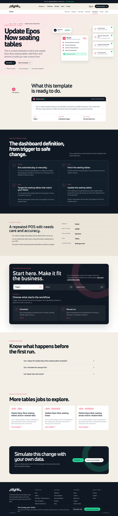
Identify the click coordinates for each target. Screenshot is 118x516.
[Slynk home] (14, 6)
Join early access (70, 1)
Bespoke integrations (40, 503)
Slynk (10, 23)
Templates (95, 12)
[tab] (28, 287)
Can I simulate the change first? (35, 367)
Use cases (80, 12)
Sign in (91, 6)
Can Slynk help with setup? (34, 374)
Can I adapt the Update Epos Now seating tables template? (45, 361)
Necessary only (77, 509)
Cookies (95, 495)
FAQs (106, 12)
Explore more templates (93, 460)
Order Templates (39, 501)
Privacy (95, 493)
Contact (68, 6)
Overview (67, 12)
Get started (9, 63)
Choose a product (100, 6)
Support (76, 501)
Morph (15, 23)
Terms (94, 498)
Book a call (76, 498)
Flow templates (58, 495)
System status (77, 503)
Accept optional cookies (92, 509)
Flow (36, 493)
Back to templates (23, 63)
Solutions (87, 12)
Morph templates (58, 498)
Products (41, 6)
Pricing (101, 12)
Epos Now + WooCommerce (42, 498)
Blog (55, 503)
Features (74, 12)
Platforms (50, 6)
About (62, 6)
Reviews (57, 6)
